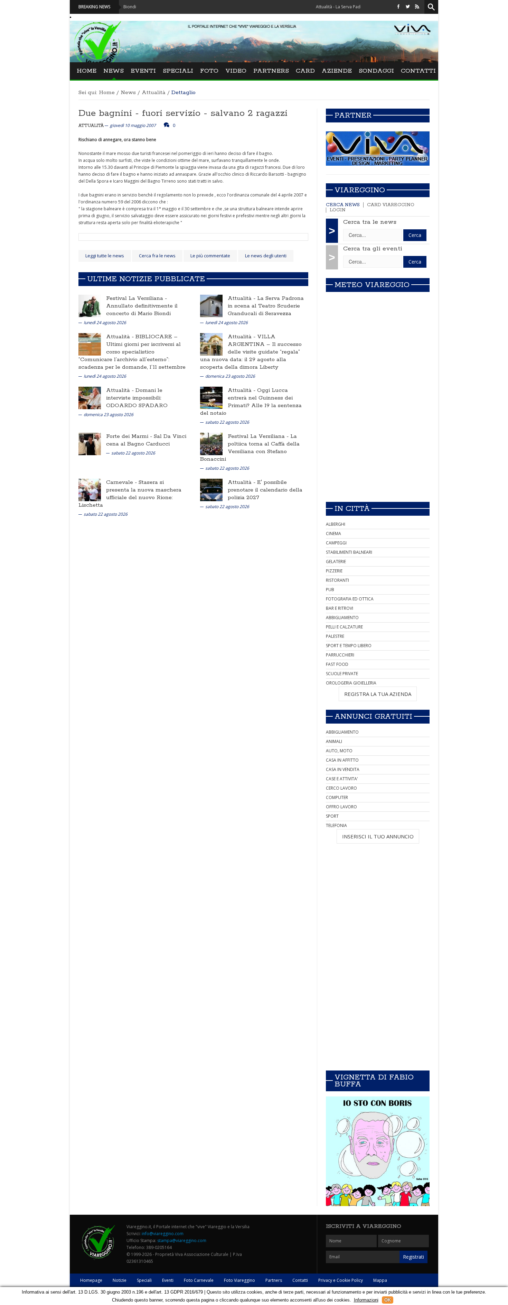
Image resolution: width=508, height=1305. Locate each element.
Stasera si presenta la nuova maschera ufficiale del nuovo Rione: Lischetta (129, 494)
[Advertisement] (378, 448)
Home (86, 70)
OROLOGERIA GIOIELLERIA (351, 683)
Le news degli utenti (265, 255)
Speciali (178, 70)
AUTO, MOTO (339, 751)
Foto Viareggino (239, 1280)
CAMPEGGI (336, 543)
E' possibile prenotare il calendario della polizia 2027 (265, 490)
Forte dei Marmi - (130, 436)
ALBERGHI (335, 524)
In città (352, 509)
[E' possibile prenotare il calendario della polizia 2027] (211, 490)
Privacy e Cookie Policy (340, 1280)
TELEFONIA (336, 825)
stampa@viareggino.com (181, 1240)
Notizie (119, 1280)
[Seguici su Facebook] (398, 7)
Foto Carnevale (199, 1280)
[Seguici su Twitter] (408, 7)
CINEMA (333, 533)
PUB (330, 589)
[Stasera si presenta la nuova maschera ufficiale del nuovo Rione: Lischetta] (89, 490)
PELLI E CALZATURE (344, 627)
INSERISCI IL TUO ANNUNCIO (378, 836)
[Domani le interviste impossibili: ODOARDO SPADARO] (89, 398)
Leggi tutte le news (104, 255)
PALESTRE (335, 636)
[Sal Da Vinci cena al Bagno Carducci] (89, 444)
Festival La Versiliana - (136, 298)
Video (235, 70)
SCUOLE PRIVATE (342, 674)
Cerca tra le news (369, 222)
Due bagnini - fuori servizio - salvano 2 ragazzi (183, 113)
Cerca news (343, 205)
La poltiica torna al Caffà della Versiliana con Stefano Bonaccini (250, 448)
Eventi (143, 70)
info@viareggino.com (163, 1234)
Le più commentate (210, 255)
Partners (271, 70)
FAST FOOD (337, 664)
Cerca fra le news (157, 255)
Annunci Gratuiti (373, 717)
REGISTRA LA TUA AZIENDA (377, 693)
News (113, 70)
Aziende (337, 70)
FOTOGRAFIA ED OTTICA (350, 599)
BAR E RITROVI (339, 608)
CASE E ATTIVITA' (342, 779)
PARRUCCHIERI (340, 655)
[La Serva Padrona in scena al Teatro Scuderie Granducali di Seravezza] (211, 306)
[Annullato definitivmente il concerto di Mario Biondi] (89, 306)
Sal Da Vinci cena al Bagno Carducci (146, 440)
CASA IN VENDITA (342, 769)
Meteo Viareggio (372, 285)
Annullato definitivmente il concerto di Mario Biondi (142, 309)
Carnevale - (122, 482)
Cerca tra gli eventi (372, 248)
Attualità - (242, 298)
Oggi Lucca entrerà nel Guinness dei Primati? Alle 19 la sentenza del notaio (251, 402)
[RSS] (417, 7)
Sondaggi (376, 70)
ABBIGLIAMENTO (342, 618)
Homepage (91, 1280)
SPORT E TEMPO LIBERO (348, 646)
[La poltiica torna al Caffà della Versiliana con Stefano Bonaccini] (211, 444)
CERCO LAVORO (341, 788)
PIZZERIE (334, 571)
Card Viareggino (390, 205)
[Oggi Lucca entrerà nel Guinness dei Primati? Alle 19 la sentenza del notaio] (211, 398)
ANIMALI (334, 741)
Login (338, 210)
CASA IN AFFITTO (342, 760)
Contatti (418, 70)
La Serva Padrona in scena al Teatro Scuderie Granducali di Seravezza (266, 306)
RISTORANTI (337, 580)
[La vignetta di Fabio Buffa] (378, 1151)
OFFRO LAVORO (341, 807)
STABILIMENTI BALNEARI (349, 552)
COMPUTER (337, 797)
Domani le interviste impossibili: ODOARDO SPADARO (137, 398)
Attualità (154, 92)
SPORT (332, 816)
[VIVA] (378, 148)
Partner (353, 115)
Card (305, 70)
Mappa (380, 1280)
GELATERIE (336, 561)
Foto (209, 70)
